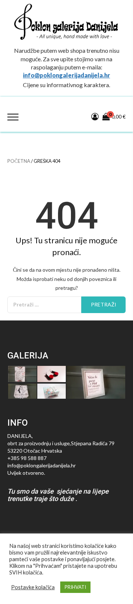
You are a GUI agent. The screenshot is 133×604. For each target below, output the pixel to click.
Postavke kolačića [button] (33, 587)
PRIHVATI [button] (75, 587)
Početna (18, 161)
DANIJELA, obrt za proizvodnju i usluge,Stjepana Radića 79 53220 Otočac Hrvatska (61, 443)
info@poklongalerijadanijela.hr (66, 75)
